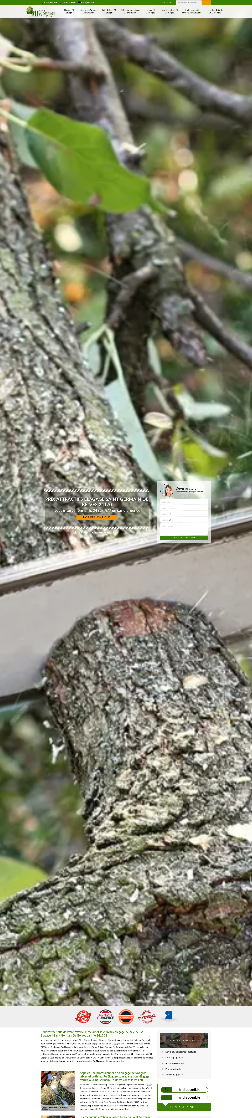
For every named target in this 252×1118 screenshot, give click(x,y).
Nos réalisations (97, 517)
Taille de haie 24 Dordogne (109, 11)
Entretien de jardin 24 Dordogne (215, 11)
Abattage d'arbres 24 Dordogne (88, 11)
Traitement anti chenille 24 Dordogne (191, 11)
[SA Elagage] (41, 11)
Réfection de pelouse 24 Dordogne (130, 11)
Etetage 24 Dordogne (150, 11)
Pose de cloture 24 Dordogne (169, 11)
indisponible (50, 2)
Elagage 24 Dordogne (69, 11)
